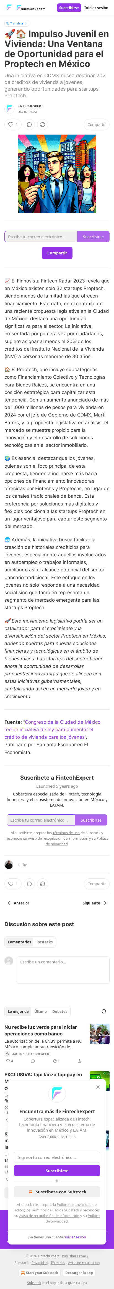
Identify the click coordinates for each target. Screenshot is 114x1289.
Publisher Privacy (75, 1256)
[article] (57, 1044)
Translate (16, 23)
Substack (34, 1282)
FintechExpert (30, 106)
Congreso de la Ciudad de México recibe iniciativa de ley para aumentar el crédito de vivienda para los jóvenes (52, 729)
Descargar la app (79, 1272)
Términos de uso (44, 1210)
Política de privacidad (74, 1204)
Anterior (21, 903)
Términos (58, 1262)
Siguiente (91, 903)
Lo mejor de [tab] (18, 1011)
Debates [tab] (59, 1011)
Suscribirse (69, 7)
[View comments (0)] (29, 124)
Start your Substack (42, 1272)
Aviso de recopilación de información (49, 1215)
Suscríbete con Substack (61, 1191)
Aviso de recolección (84, 1262)
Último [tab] (40, 1011)
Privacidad (40, 1262)
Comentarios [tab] (19, 942)
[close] (98, 1087)
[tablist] (30, 942)
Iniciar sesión (96, 7)
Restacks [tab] (45, 942)
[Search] (104, 1011)
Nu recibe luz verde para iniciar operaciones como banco (40, 1030)
